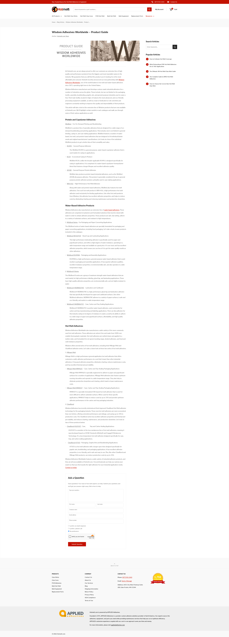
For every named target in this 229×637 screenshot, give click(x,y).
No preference (74, 531)
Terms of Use (89, 600)
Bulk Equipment (124, 16)
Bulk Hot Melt (111, 16)
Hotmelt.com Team (63, 36)
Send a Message (127, 581)
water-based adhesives (111, 210)
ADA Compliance (90, 597)
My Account (159, 9)
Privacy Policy (89, 594)
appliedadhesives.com (118, 625)
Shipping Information (91, 589)
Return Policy (89, 592)
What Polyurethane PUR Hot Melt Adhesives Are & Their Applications (163, 65)
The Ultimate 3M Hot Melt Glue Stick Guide (163, 71)
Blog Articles (60, 22)
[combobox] (110, 9)
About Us (88, 580)
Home (53, 22)
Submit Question (77, 544)
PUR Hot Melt (100, 16)
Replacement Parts (137, 16)
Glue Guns (55, 580)
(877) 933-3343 (157, 2)
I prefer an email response (78, 526)
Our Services (89, 583)
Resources (149, 16)
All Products (56, 16)
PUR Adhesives (56, 583)
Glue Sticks (55, 577)
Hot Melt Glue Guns (86, 16)
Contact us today (71, 467)
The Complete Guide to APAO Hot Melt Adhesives (161, 78)
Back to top (114, 565)
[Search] (149, 9)
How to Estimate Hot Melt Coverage (161, 59)
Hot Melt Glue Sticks (70, 16)
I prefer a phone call (76, 528)
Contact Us (173, 2)
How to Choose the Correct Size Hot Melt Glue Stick (162, 85)
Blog (86, 586)
